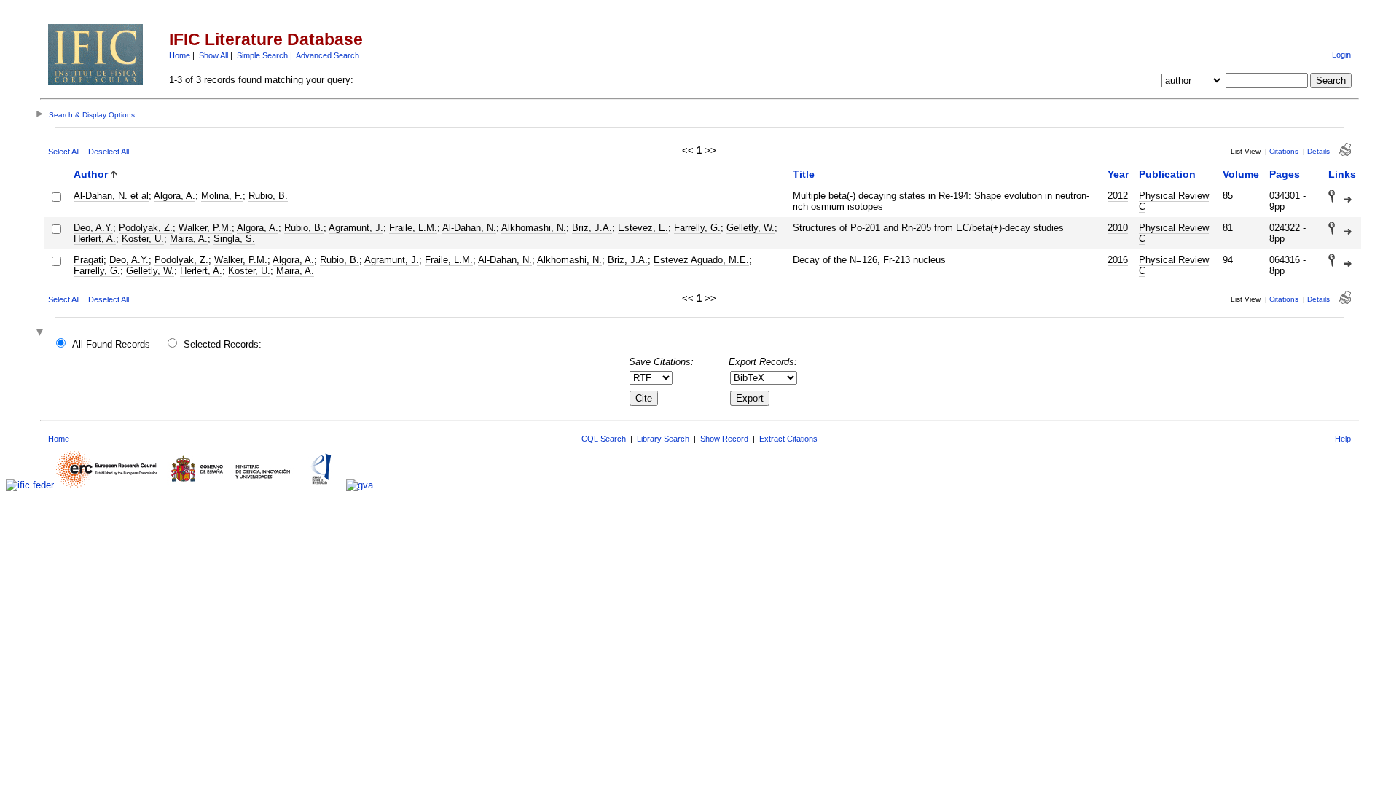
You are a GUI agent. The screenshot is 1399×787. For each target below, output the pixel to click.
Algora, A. (174, 195)
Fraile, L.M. (413, 227)
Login (1341, 54)
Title (804, 174)
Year (1118, 174)
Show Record (724, 438)
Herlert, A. (95, 238)
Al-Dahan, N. (469, 227)
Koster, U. (143, 238)
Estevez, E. (643, 227)
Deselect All (108, 151)
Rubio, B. (268, 195)
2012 (1118, 195)
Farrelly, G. (697, 227)
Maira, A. (189, 238)
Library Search (663, 438)
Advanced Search (327, 55)
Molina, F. (222, 195)
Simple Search (262, 55)
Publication (1167, 174)
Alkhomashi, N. (533, 227)
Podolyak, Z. (146, 227)
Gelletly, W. (750, 227)
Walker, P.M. (205, 227)
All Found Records (111, 344)
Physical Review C (1174, 201)
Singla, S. (234, 238)
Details (1318, 151)
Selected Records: (223, 344)
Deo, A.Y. (93, 227)
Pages (1284, 174)
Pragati (88, 259)
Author (91, 174)
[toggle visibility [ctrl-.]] (41, 333)
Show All (213, 55)
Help (1343, 438)
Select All (63, 151)
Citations (1283, 151)
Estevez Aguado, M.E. (701, 259)
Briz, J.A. (592, 227)
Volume (1241, 174)
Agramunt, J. (356, 227)
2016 (1118, 259)
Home (179, 55)
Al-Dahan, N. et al (111, 195)
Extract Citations (788, 438)
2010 (1118, 227)
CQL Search (603, 438)
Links (1342, 174)
